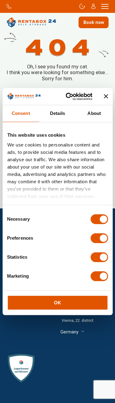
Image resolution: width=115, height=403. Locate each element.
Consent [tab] (21, 113)
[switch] (99, 238)
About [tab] (94, 113)
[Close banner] (106, 96)
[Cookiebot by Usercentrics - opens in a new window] (68, 97)
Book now (93, 22)
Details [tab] (57, 113)
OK (57, 302)
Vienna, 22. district (78, 320)
